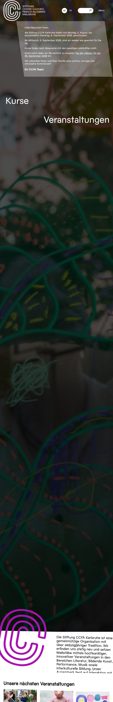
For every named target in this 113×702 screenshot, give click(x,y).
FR (70, 10)
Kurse (17, 101)
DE (64, 10)
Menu (102, 10)
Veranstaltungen (77, 120)
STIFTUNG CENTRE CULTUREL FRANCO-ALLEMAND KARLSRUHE (34, 10)
